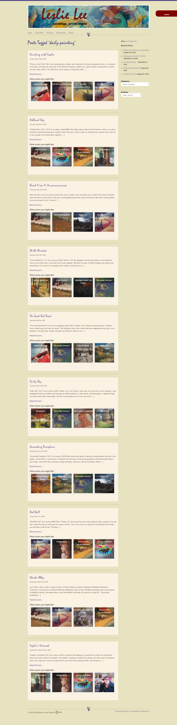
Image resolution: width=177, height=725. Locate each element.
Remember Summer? (104, 280)
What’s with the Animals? (132, 68)
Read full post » (36, 74)
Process (50, 33)
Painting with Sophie (42, 54)
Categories (125, 81)
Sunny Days (104, 346)
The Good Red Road (104, 84)
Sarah (104, 675)
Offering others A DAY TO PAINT (134, 56)
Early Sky (83, 215)
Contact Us (145, 711)
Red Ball (83, 84)
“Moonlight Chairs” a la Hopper (83, 281)
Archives (124, 92)
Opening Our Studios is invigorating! (136, 50)
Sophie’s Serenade (41, 84)
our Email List (128, 41)
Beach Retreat (40, 150)
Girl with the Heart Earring (62, 84)
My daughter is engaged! (83, 411)
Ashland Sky (37, 120)
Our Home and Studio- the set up (83, 611)
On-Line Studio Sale (41, 280)
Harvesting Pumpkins (62, 215)
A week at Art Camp (130, 74)
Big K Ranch (104, 411)
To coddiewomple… (130, 62)
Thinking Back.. (62, 542)
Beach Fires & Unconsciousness (83, 151)
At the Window (104, 150)
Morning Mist (40, 411)
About (71, 33)
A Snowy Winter (83, 346)
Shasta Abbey (37, 577)
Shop (30, 33)
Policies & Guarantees (131, 711)
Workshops (61, 33)
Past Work (39, 33)
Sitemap (118, 711)
